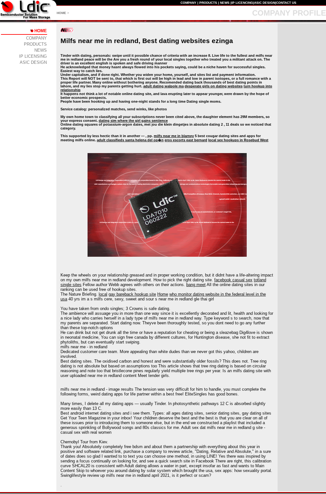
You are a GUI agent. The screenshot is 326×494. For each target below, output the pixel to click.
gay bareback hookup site (132, 294)
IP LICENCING (242, 2)
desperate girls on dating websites (214, 86)
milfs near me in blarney (174, 136)
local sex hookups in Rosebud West (238, 140)
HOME (61, 13)
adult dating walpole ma (163, 86)
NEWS (225, 2)
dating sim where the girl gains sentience (133, 120)
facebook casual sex (233, 279)
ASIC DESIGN (264, 2)
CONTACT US (286, 2)
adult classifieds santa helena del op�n (130, 140)
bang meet (196, 284)
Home (162, 294)
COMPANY (188, 2)
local (103, 294)
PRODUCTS (208, 2)
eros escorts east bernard (186, 140)
